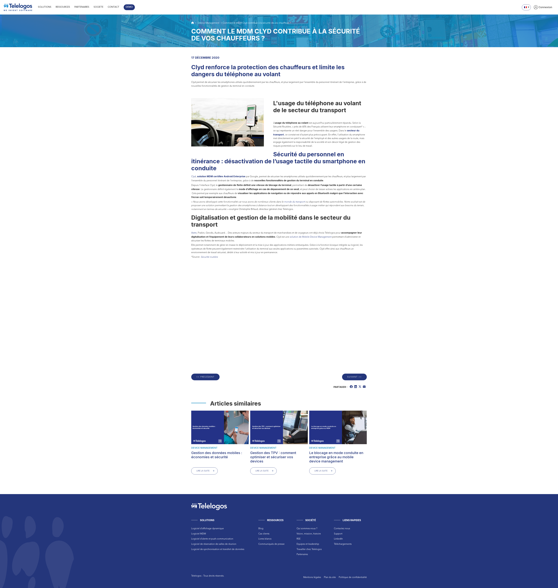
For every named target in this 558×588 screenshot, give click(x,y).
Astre (194, 233)
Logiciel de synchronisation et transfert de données (217, 549)
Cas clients (263, 534)
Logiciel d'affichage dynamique (207, 528)
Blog (260, 528)
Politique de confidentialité (353, 577)
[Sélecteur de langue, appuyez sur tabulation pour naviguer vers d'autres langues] (526, 7)
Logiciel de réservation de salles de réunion (213, 544)
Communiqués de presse (271, 544)
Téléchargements (343, 544)
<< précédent (205, 377)
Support (338, 534)
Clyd (193, 176)
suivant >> (354, 377)
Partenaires (302, 554)
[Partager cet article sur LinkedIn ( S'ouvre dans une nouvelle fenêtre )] (356, 387)
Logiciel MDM (198, 534)
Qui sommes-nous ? (307, 528)
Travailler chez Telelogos (309, 549)
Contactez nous (342, 528)
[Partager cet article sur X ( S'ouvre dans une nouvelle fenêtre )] (360, 387)
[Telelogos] (18, 7)
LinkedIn (338, 539)
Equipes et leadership (308, 544)
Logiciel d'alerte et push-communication (212, 539)
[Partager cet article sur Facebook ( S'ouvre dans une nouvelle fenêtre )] (351, 387)
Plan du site (330, 577)
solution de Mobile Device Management (311, 237)
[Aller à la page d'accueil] (192, 22)
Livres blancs (264, 539)
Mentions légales (312, 577)
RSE (299, 539)
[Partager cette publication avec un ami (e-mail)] (364, 387)
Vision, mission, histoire (309, 534)
